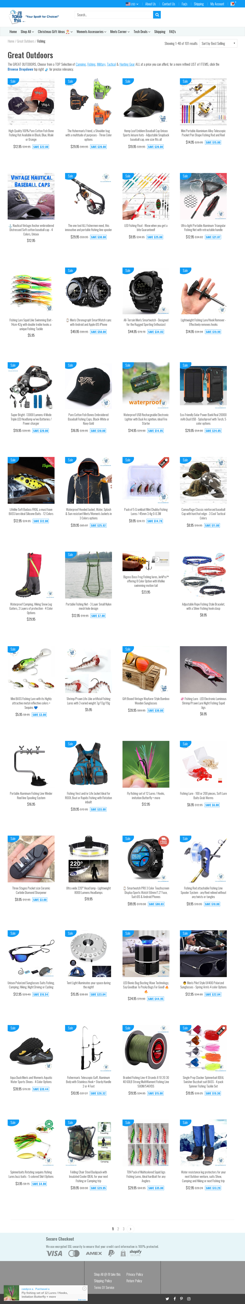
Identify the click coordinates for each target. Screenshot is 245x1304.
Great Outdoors (25, 41)
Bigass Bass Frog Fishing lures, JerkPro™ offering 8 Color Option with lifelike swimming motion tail (146, 581)
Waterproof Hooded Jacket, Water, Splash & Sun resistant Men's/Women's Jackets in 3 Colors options (88, 513)
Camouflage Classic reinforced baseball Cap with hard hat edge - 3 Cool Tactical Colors (203, 513)
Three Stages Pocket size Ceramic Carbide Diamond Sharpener (31, 890)
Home (13, 31)
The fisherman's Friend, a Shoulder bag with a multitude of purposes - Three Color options (88, 135)
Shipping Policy (103, 1280)
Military (101, 64)
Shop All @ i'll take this (107, 1274)
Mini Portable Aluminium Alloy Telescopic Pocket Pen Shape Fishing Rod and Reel (203, 133)
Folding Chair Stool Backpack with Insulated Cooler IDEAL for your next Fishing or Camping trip (88, 1176)
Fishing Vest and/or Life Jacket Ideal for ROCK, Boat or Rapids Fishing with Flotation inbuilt (88, 797)
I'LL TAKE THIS (28, 1298)
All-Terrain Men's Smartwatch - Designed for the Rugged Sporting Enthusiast (146, 322)
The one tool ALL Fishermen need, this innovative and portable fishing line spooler (88, 227)
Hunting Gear (127, 64)
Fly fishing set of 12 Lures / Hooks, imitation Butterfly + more (146, 795)
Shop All (26, 31)
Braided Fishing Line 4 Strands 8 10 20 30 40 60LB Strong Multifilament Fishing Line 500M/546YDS (146, 1081)
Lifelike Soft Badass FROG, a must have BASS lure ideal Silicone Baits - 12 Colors (31, 511)
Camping (81, 64)
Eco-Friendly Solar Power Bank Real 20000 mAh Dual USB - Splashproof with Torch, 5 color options (203, 419)
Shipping (199, 3)
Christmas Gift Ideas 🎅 (54, 31)
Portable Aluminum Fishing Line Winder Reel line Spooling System (31, 795)
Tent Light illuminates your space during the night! (89, 985)
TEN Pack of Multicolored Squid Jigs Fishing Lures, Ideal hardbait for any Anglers (146, 1176)
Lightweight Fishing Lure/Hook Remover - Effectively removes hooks (203, 322)
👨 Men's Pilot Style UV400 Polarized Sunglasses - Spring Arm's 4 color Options (203, 985)
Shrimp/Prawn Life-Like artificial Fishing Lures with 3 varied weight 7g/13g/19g (88, 700)
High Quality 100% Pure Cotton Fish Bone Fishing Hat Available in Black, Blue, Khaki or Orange (31, 135)
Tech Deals (141, 31)
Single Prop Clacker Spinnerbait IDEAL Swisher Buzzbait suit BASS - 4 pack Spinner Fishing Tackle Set (203, 1081)
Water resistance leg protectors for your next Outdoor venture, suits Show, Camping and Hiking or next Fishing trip (203, 1176)
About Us (150, 3)
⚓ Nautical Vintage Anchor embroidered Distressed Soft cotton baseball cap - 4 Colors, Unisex (31, 229)
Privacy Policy (134, 1274)
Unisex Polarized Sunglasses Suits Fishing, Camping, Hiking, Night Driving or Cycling (31, 985)
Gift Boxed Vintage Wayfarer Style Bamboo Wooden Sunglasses (145, 700)
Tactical (111, 64)
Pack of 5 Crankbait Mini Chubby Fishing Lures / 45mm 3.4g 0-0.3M (146, 511)
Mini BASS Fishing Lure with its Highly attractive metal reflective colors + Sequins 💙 (31, 703)
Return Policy (134, 1280)
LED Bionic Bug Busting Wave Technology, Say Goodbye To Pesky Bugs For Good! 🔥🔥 (146, 987)
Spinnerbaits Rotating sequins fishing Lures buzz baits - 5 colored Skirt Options (31, 1174)
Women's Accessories (90, 31)
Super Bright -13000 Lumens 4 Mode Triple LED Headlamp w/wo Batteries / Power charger (31, 419)
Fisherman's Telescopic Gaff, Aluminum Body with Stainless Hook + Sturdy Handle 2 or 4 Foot (88, 1081)
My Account (217, 3)
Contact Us (168, 3)
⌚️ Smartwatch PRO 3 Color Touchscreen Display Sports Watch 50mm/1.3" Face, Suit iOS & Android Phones (146, 892)
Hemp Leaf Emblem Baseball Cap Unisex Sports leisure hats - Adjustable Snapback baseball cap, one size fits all (146, 135)
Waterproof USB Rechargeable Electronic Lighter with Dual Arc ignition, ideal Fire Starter (146, 419)
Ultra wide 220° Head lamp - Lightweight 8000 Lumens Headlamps (88, 890)
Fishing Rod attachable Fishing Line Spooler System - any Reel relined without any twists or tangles (203, 892)
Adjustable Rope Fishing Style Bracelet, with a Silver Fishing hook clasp (203, 606)
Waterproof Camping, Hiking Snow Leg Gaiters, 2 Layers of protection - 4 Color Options (31, 608)
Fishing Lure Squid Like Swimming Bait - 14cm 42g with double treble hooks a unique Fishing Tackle (31, 324)
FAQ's (172, 31)
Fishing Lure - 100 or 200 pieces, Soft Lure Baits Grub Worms (203, 795)
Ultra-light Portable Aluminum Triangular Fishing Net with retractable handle (203, 227)
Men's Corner (118, 31)
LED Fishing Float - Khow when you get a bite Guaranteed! (145, 227)
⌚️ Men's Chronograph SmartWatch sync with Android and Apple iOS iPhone (88, 322)
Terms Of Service (104, 1287)
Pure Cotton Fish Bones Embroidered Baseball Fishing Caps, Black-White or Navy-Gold (88, 419)
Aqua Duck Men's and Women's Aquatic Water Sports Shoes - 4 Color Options (31, 1079)
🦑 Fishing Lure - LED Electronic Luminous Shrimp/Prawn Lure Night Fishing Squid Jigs (203, 703)
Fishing (91, 64)
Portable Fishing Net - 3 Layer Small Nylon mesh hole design (88, 606)
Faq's (184, 3)
